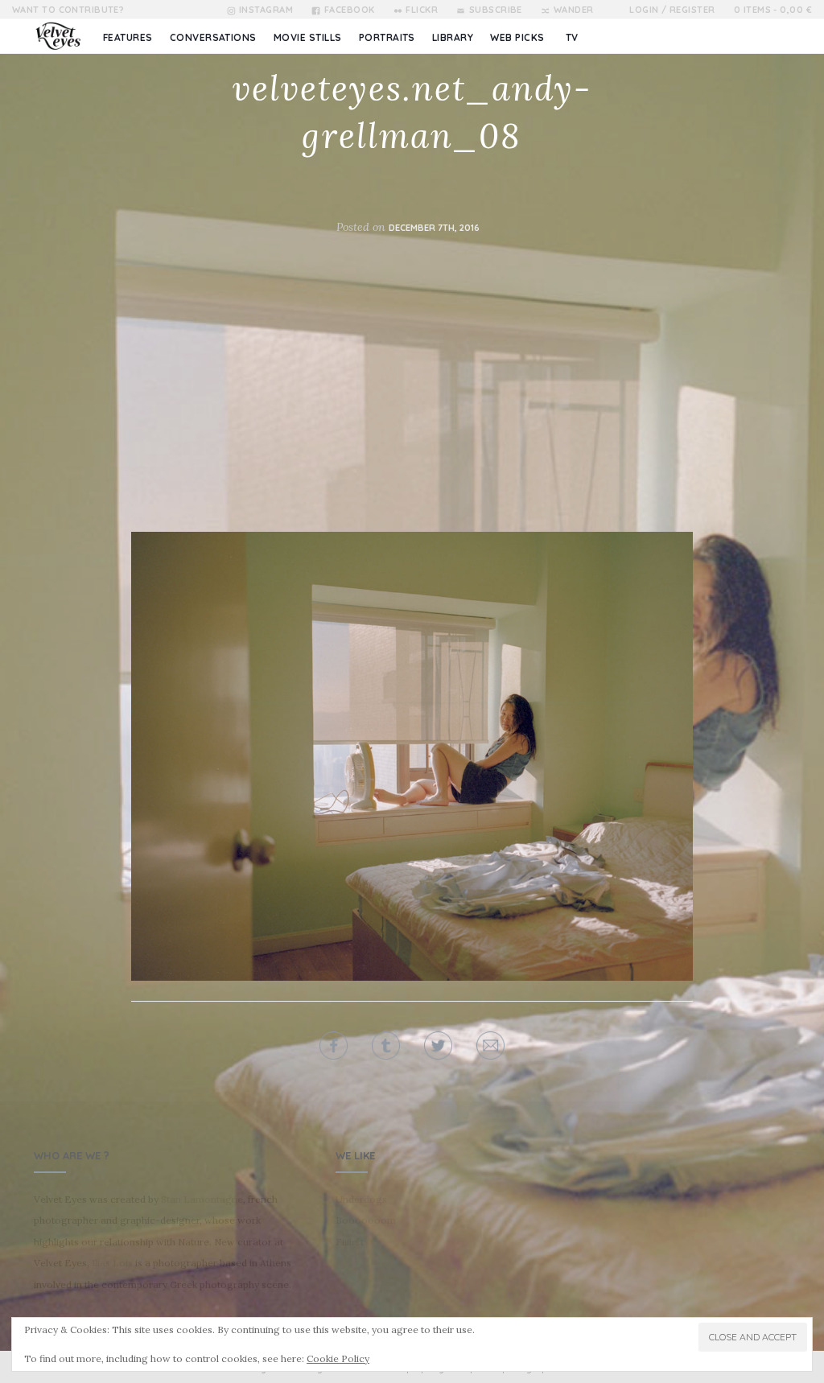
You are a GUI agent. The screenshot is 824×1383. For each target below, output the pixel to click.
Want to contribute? (68, 9)
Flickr (422, 9)
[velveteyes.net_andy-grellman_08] (412, 754)
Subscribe (495, 9)
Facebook (349, 9)
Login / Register (672, 9)
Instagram (266, 9)
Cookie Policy (338, 1358)
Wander (573, 9)
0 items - (773, 9)
